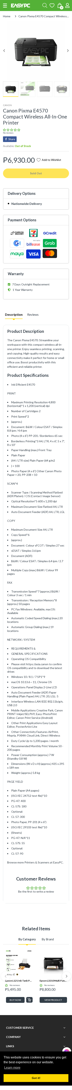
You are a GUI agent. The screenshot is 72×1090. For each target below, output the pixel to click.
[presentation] (5, 976)
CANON (7, 105)
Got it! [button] (36, 1078)
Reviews (33, 314)
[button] (5, 5)
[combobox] (44, 5)
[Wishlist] (52, 5)
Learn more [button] (12, 1067)
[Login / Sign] (67, 5)
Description (14, 314)
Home (6, 16)
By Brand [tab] (48, 939)
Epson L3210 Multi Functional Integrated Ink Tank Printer (53, 980)
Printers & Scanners (36, 862)
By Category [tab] (27, 939)
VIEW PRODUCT (53, 999)
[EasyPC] (20, 5)
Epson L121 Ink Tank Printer (19, 980)
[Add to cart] (29, 1000)
